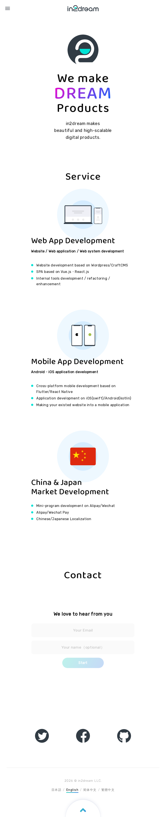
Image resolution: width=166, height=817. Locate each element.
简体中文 (90, 790)
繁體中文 (108, 790)
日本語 (56, 790)
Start (83, 663)
